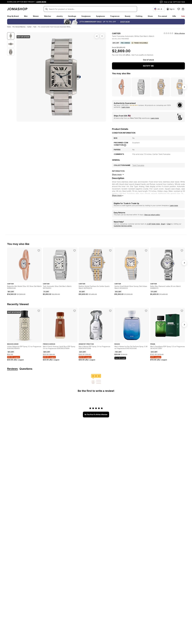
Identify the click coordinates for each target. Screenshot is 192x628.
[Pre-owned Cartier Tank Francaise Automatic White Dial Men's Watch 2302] (102, 36)
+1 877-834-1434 (153, 224)
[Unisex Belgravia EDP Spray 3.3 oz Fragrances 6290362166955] (39, 311)
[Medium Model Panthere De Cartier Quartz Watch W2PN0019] (110, 250)
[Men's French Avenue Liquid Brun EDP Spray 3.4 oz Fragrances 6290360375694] (74, 311)
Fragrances (114, 16)
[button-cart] (183, 9)
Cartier (29, 27)
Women (36, 16)
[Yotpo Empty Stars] (168, 33)
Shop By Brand (13, 16)
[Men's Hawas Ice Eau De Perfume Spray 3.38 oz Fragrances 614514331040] (146, 311)
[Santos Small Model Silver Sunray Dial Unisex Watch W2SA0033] (146, 250)
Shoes (150, 16)
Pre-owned (162, 16)
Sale (183, 16)
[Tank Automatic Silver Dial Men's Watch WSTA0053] (74, 250)
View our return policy (152, 215)
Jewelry (59, 16)
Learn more (125, 107)
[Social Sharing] (97, 36)
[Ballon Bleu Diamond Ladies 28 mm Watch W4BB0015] (182, 250)
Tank (34, 27)
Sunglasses (86, 16)
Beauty (127, 16)
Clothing (139, 16)
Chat (169, 224)
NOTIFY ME (148, 66)
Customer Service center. (123, 226)
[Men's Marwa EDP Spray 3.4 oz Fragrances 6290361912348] (110, 311)
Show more (117, 195)
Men (26, 16)
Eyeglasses (100, 16)
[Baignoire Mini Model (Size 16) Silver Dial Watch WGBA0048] (39, 250)
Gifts (174, 16)
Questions (25, 368)
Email (163, 224)
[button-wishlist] (178, 9)
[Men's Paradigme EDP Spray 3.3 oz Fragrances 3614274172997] (182, 311)
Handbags (72, 16)
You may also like (121, 73)
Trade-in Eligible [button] (141, 43)
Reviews (12, 368)
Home (9, 27)
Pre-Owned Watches (19, 27)
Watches (47, 16)
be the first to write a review (96, 414)
